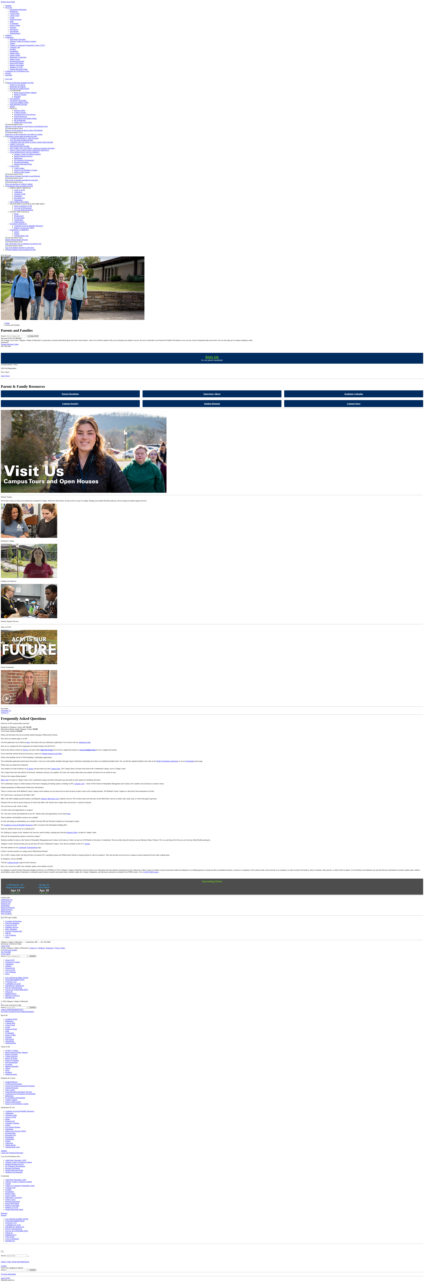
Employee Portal (15, 19)
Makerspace (18, 158)
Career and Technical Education (12, 1153)
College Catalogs (11, 1100)
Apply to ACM (19, 190)
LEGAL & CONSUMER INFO (16, 990)
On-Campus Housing (12, 1127)
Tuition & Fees (19, 222)
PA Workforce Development (24, 160)
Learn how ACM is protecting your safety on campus (23, 134)
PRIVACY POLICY (12, 996)
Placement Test (19, 198)
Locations (8, 1064)
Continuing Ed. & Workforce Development (20, 1094)
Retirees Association (17, 65)
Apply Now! (5, 376)
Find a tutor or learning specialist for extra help (21, 180)
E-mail (12, 17)
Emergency (50, 948)
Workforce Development (14, 1172)
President (17, 97)
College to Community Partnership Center (20, 1186)
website (87, 844)
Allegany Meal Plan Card (50, 799)
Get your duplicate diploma (23, 210)
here (28, 742)
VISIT (8, 1010)
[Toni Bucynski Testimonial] (29, 704)
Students (8, 6)
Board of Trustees (20, 95)
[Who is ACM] (29, 663)
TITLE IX (9, 992)
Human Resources (20, 116)
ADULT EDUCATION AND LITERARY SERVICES (29, 150)
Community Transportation (27, 847)
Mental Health (6, 911)
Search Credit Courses (22, 172)
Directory (4, 1213)
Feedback (41, 948)
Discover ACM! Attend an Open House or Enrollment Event (26, 126)
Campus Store (15, 13)
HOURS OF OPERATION (19, 89)
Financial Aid (19, 216)
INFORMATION (17, 1010)
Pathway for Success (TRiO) (24, 228)
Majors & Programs (8, 908)
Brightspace (14, 11)
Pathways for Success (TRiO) (15, 1131)
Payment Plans (19, 218)
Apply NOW (5, 1278)
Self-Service (14, 29)
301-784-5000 (6, 952)
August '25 (5, 712)
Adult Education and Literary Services (18, 1092)
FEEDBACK (10, 998)
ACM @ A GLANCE (17, 85)
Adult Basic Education (18, 39)
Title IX (8, 933)
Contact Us (33, 948)
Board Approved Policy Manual (25, 93)
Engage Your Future (8, 2)
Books (16, 214)
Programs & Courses (12, 962)
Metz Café (4, 780)
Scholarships (18, 220)
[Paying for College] (29, 537)
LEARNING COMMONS (19, 230)
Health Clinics (15, 53)
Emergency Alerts (212, 394)
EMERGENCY (11, 994)
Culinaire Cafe (10, 1188)
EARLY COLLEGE (17, 144)
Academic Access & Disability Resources (28, 226)
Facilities (13, 49)
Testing (16, 234)
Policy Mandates (11, 929)
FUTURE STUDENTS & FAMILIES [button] (14, 1012)
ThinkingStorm (15, 33)
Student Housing (212, 403)
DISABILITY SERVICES (14, 986)
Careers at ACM (11, 925)
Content (3, 1266)
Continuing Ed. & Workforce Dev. (17, 71)
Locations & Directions (13, 921)
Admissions (18, 192)
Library (16, 232)
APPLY (3, 1010)
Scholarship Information (18, 9)
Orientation (18, 196)
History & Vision (11, 1058)
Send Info (8, 75)
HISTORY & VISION (18, 87)
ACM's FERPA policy (151, 872)
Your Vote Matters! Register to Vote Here (19, 248)
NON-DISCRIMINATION (15, 980)
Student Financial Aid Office (52, 754)
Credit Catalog (19, 168)
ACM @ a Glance (11, 1050)
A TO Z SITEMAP (12, 1239)
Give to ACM (10, 970)
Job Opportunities (11, 1062)
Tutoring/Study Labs (21, 236)
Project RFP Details (16, 63)
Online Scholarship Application (167, 761)
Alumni (12, 43)
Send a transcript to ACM (23, 206)
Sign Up (212, 357)
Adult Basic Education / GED (15, 1160)
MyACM (8, 8)
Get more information (8, 1274)
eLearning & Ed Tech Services (25, 114)
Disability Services (11, 927)
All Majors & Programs (13, 1084)
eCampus (30, 769)
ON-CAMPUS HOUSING (19, 202)
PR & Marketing (20, 120)
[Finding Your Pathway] (29, 577)
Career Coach (14, 15)
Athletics (8, 35)
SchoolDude (14, 31)
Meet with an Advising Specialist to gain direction (22, 176)
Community (9, 37)
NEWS (12, 106)
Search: (4, 336)
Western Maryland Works (18, 69)
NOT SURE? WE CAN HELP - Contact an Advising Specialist (32, 148)
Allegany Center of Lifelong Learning (23, 41)
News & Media (6, 913)
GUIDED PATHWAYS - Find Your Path (24, 138)
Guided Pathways (11, 1082)
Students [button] (31, 1012)
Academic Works (11, 1019)
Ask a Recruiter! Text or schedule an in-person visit (23, 244)
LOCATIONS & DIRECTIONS (16, 978)
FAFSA (25, 750)
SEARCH (32, 956)
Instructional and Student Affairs (25, 118)
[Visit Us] (84, 492)
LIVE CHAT (5, 954)
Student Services (6, 910)
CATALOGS (14, 166)
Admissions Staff (84, 742)
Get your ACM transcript (23, 208)
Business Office (19, 110)
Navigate (13, 27)
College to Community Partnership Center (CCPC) (27, 45)
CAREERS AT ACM (12, 984)
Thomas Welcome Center (10, 344)
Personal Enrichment (17, 61)
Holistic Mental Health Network (16, 240)
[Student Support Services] (29, 618)
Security (8, 73)
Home (7, 323)
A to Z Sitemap (10, 935)
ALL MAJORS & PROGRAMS (21, 140)
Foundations (14, 51)
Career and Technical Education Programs (20, 1086)
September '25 (6, 711)
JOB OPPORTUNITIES (18, 104)
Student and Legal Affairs (23, 122)
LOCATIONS (15, 98)
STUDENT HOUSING (18, 100)
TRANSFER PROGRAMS (19, 146)
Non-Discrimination (12, 923)
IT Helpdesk (14, 23)
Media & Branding (11, 1066)
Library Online (15, 25)
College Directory (11, 1056)
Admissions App (6, 900)
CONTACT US (11, 982)
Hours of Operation (12, 1060)
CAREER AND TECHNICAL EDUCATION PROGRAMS (31, 142)
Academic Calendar (353, 394)
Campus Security (20, 112)
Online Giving (15, 59)
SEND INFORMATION (20, 1262)
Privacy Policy (60, 948)
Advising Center (20, 194)
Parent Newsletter (70, 394)
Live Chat (8, 79)
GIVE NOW (5, 946)
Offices (7, 1068)
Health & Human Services (23, 156)
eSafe (12, 21)
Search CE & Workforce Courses (25, 170)
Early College (10, 1090)
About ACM (9, 960)
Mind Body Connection (18, 57)
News (7, 937)
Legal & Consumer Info (13, 931)
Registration (18, 200)
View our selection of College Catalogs (19, 184)
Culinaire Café (15, 47)
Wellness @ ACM (16, 67)
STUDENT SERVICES (18, 224)
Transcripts (9, 1143)
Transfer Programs (11, 1088)
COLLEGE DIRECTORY (19, 102)
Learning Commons (12, 1123)
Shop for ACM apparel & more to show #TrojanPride (24, 130)
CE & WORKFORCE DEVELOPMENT (24, 152)
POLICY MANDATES (13, 988)
